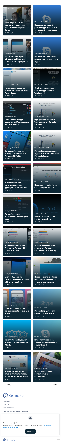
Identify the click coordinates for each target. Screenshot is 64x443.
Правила (6, 404)
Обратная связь (8, 408)
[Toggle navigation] (58, 440)
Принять (30, 431)
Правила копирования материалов (15, 411)
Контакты (6, 401)
